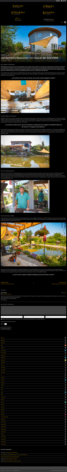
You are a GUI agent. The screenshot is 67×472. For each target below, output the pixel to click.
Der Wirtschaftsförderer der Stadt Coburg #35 (13, 461)
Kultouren (2, 379)
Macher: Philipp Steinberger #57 (13, 456)
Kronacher (2, 377)
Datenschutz (7, 470)
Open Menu (65, 22)
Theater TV (3, 434)
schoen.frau (3, 419)
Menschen (2, 407)
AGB (11, 470)
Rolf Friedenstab (4, 456)
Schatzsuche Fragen (4, 416)
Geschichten (3, 360)
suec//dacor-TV (3, 431)
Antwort (64, 292)
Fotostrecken (3, 355)
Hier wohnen (3, 367)
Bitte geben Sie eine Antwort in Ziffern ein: (8, 321)
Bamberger (3, 342)
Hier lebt (2, 365)
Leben (2, 387)
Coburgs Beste (3, 350)
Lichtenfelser (3, 397)
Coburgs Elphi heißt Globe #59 (11, 452)
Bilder (2, 345)
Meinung (2, 399)
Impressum (2, 470)
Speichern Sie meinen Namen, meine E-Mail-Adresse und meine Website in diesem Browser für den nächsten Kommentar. (23, 319)
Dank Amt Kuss (3, 352)
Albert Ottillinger (4, 292)
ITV (1, 374)
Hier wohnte (3, 369)
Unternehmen (3, 436)
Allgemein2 (3, 340)
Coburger (2, 347)
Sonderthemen (3, 421)
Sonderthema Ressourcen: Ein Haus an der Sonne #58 (17, 454)
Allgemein (2, 337)
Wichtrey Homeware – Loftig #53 (11, 458)
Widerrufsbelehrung (16, 470)
